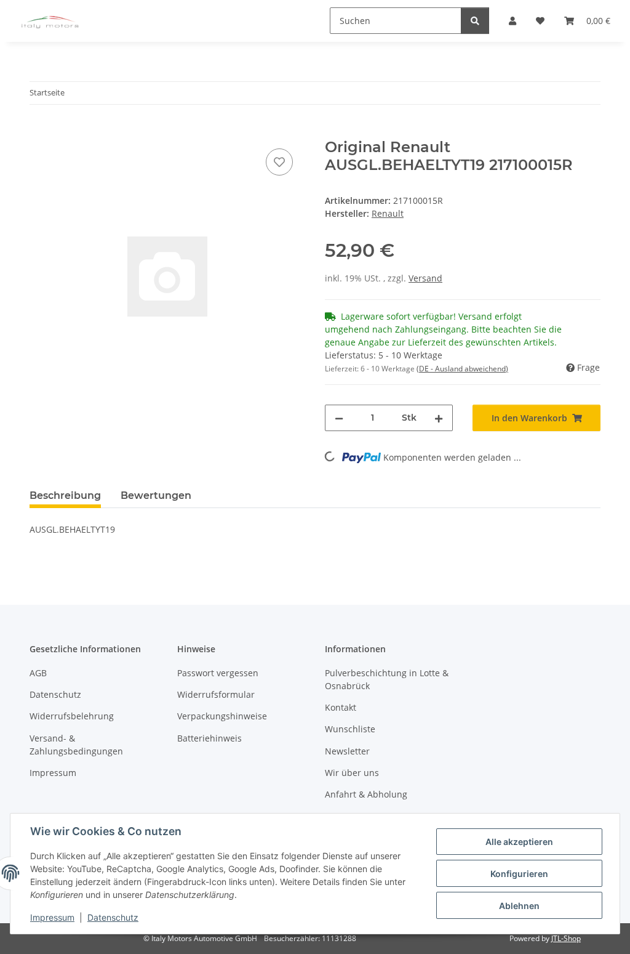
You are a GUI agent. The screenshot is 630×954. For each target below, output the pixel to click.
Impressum (52, 917)
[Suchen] (475, 20)
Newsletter (347, 751)
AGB (38, 673)
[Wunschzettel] (279, 162)
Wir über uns (352, 772)
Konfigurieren (519, 873)
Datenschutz (112, 917)
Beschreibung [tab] (65, 495)
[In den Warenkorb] (39, 132)
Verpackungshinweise (222, 716)
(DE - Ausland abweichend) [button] (462, 368)
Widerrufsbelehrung (72, 716)
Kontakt (340, 707)
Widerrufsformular (216, 694)
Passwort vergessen (217, 673)
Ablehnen (519, 905)
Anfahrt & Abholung (366, 794)
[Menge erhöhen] (438, 418)
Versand (425, 278)
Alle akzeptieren (519, 841)
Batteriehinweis (209, 738)
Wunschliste (350, 729)
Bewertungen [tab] (156, 495)
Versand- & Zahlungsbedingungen (76, 744)
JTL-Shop (566, 938)
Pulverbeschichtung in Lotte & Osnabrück (387, 679)
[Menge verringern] (339, 418)
